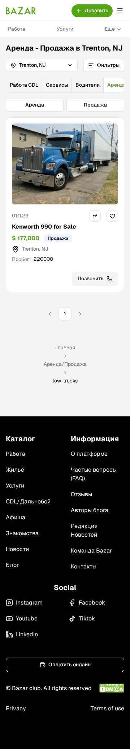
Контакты (83, 566)
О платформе (89, 454)
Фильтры (108, 65)
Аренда (34, 104)
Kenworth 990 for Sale (44, 226)
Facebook (92, 602)
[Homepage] (21, 10)
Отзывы (81, 494)
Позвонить (91, 278)
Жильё (15, 469)
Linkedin (27, 634)
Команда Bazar (91, 550)
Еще (110, 29)
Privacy (16, 708)
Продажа (95, 104)
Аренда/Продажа (65, 364)
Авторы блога (89, 510)
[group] (65, 85)
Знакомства (22, 533)
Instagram (29, 602)
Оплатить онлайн (69, 664)
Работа (16, 29)
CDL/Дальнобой (28, 501)
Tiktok (87, 618)
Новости (17, 549)
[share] (95, 216)
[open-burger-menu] (120, 10)
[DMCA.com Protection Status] (111, 688)
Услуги (65, 29)
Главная (65, 347)
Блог (12, 565)
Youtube (27, 618)
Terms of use (107, 708)
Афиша (15, 517)
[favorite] (112, 216)
